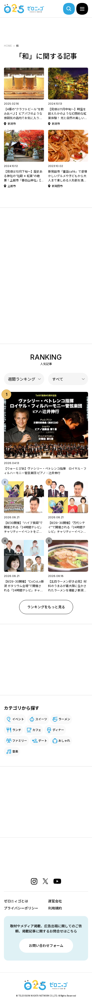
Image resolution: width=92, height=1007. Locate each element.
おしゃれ (64, 740)
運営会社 (55, 901)
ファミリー (19, 740)
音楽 (15, 751)
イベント (18, 719)
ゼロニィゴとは (16, 901)
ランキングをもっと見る (46, 607)
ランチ (16, 730)
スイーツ (41, 719)
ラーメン (64, 719)
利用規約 (55, 908)
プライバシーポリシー (21, 908)
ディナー (58, 730)
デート (42, 740)
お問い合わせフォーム (46, 945)
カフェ (36, 730)
